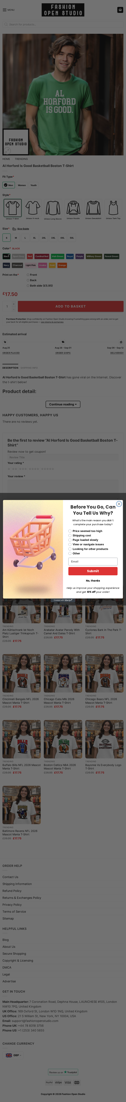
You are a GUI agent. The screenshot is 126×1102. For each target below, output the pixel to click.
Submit (93, 571)
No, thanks (93, 580)
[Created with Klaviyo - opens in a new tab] (63, 600)
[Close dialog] (119, 504)
